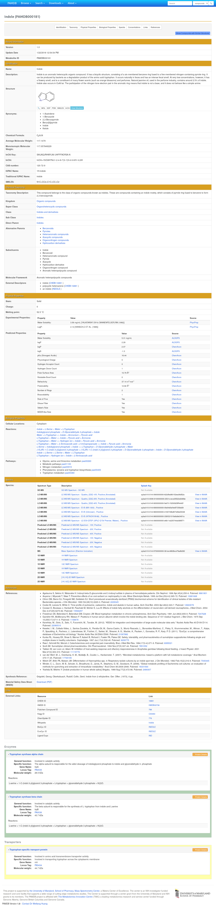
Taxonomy (73, 27)
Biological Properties (107, 27)
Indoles (40, 217)
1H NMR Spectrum (69, 555)
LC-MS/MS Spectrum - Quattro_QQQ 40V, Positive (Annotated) (88, 503)
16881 (151, 700)
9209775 (125, 640)
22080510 (56, 625)
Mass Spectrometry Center (87, 890)
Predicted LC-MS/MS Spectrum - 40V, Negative (81, 546)
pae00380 (69, 472)
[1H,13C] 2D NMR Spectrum (73, 581)
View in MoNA (201, 494)
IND (150, 735)
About (71, 3)
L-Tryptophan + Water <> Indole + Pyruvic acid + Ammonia (64, 437)
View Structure (77, 108)
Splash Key (146, 485)
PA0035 (38, 769)
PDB (54, 108)
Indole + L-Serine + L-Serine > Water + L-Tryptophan (61, 452)
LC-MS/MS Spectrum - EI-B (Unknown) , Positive (82, 511)
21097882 (123, 634)
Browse (25, 3)
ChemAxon (176, 346)
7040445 (205, 660)
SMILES (60, 108)
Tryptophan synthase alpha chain (26, 754)
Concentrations (134, 27)
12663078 (189, 604)
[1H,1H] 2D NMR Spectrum (72, 577)
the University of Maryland (42, 890)
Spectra (122, 27)
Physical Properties (88, 27)
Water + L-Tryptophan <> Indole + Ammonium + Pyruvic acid (64, 434)
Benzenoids (48, 228)
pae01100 (66, 463)
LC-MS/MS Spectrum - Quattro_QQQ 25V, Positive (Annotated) (88, 498)
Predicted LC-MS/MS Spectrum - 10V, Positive (81, 525)
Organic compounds (46, 201)
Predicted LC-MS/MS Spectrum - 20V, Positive (81, 529)
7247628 (202, 613)
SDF (48, 108)
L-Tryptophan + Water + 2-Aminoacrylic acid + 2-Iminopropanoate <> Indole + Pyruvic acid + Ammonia (84, 443)
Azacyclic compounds (53, 237)
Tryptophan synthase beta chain (26, 796)
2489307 (147, 669)
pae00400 (96, 469)
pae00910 (67, 466)
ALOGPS (176, 338)
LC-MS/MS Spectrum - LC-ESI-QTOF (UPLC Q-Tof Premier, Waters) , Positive (94, 520)
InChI (67, 108)
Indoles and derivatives (47, 211)
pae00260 (86, 460)
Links (145, 27)
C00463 (152, 713)
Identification (61, 27)
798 (150, 709)
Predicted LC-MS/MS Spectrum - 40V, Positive (81, 533)
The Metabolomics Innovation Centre (75, 896)
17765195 (67, 657)
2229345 (114, 601)
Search (39, 3)
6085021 (168, 643)
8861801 (203, 593)
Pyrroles (46, 231)
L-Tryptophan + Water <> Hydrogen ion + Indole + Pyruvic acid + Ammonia (71, 440)
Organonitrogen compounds (56, 240)
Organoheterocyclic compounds (51, 206)
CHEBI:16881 (56, 282)
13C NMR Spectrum (69, 564)
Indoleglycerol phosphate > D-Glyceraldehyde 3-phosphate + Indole (68, 431)
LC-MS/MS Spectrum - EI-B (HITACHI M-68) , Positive (84, 516)
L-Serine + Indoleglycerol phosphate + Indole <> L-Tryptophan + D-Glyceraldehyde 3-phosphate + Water (85, 446)
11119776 (75, 651)
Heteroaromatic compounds (55, 234)
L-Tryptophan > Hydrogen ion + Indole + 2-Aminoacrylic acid (64, 455)
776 (150, 718)
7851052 (143, 645)
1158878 (74, 619)
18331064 (143, 666)
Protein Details (201, 754)
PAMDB (12, 3)
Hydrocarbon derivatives (54, 243)
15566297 (78, 610)
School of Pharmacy (64, 890)
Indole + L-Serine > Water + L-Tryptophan (56, 429)
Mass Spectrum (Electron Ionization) (77, 551)
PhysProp (194, 322)
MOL (43, 108)
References (155, 27)
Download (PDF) (44, 681)
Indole (151, 722)
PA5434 (38, 865)
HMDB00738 (154, 705)
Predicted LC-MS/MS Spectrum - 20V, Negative (81, 542)
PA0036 (38, 812)
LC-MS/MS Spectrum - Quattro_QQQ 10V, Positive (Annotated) (88, 494)
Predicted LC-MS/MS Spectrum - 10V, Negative (81, 537)
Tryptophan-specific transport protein (28, 849)
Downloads (55, 3)
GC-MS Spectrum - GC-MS (73, 490)
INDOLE (56, 288)
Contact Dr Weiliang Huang (34, 903)
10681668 (192, 596)
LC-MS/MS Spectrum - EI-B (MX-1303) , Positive (82, 507)
